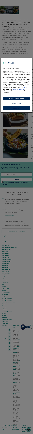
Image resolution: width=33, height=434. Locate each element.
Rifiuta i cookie (16, 108)
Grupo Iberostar (5, 307)
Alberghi (4, 236)
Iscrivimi (17, 179)
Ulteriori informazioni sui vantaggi (16, 231)
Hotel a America (5, 238)
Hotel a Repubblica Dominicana (9, 247)
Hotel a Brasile (5, 241)
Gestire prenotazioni (7, 298)
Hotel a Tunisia (5, 271)
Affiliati (10, 425)
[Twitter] (9, 333)
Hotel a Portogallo (6, 261)
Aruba (14, 369)
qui (24, 87)
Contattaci (4, 325)
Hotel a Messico (5, 245)
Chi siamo (4, 304)
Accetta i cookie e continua (16, 98)
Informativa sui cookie (18, 89)
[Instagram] (9, 346)
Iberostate (4, 309)
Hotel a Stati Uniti (6, 249)
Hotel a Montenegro (6, 259)
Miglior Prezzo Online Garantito (9, 302)
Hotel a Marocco (6, 269)
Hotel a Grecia (5, 257)
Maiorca (15, 352)
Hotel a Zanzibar (6, 273)
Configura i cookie (16, 103)
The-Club (4, 313)
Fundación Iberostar (7, 311)
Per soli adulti (5, 294)
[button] (28, 430)
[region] (16, 85)
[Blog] (9, 336)
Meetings (4, 286)
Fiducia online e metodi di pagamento (24, 428)
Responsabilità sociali (7, 319)
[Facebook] (9, 330)
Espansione (4, 317)
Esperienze (4, 275)
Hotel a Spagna (5, 263)
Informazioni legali (16, 326)
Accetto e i (15, 183)
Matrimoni (4, 280)
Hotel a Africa (5, 265)
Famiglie (4, 290)
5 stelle (3, 296)
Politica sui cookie (13, 427)
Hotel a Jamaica (6, 243)
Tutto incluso (5, 282)
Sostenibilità (5, 323)
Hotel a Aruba (5, 251)
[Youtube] (9, 339)
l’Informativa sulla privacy (14, 182)
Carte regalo (5, 279)
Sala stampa (5, 321)
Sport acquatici (5, 288)
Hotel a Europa (5, 253)
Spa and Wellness (6, 292)
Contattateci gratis (9, 215)
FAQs (6, 338)
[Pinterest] (9, 343)
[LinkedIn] (9, 349)
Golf (3, 284)
